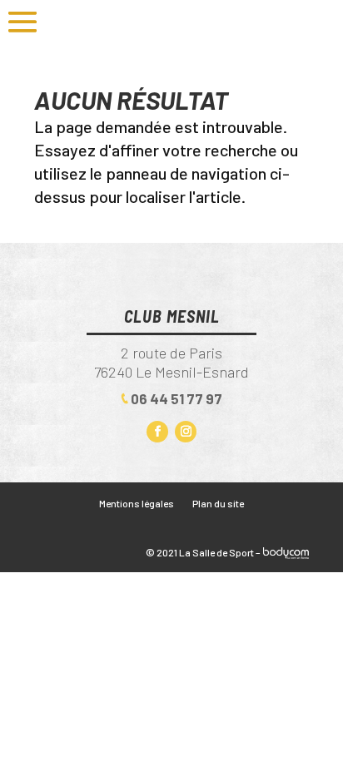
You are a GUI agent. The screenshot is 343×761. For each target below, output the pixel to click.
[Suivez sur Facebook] (157, 431)
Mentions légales (136, 503)
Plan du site (218, 503)
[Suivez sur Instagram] (185, 431)
